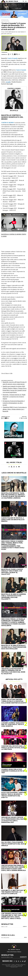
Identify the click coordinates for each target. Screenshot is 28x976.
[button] (17, 54)
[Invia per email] (19, 54)
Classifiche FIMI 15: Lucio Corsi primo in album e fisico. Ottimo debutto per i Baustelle (15, 409)
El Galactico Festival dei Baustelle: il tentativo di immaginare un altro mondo (13, 403)
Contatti (13, 964)
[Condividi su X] (13, 54)
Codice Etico (18, 964)
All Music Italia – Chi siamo (6, 964)
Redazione (4, 52)
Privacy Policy (23, 964)
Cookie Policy (8, 965)
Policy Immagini (13, 965)
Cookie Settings (20, 965)
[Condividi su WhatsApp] (8, 54)
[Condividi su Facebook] (10, 54)
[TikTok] (25, 961)
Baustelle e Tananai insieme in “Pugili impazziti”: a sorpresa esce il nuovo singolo (14, 396)
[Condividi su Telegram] (15, 54)
